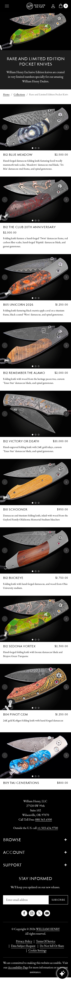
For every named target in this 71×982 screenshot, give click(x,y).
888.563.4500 (43, 820)
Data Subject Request (23, 946)
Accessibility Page (18, 967)
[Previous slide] (5, 127)
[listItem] (50, 946)
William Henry (48, 929)
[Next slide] (66, 127)
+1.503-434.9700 (47, 828)
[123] (35, 127)
